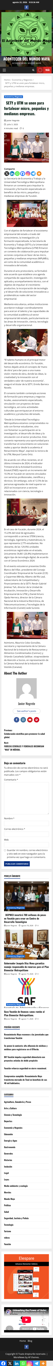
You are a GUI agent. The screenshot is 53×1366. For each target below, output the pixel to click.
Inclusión (8, 1166)
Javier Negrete (13, 120)
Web (6, 839)
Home (23, 1340)
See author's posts (26, 711)
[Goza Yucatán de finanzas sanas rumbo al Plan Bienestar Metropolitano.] (26, 993)
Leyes (6, 1179)
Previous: (24, 734)
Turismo (7, 1231)
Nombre (9, 818)
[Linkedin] (12, 173)
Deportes (8, 1121)
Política (7, 1205)
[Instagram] (28, 173)
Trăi (47, 70)
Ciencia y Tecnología (13, 1114)
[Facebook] (22, 173)
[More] (39, 173)
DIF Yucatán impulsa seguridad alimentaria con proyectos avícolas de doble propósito (24, 1058)
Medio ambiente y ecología (16, 1185)
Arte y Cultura (10, 1108)
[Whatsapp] (17, 173)
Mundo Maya (9, 1198)
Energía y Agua (10, 1140)
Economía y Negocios (13, 97)
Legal (6, 1173)
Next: (24, 746)
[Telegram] (33, 173)
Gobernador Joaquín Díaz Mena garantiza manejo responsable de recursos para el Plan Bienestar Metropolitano (26, 966)
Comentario (11, 779)
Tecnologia (8, 1224)
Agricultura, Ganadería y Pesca (17, 1101)
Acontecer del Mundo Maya (26, 59)
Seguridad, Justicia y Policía (16, 1218)
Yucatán (7, 1244)
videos (7, 1237)
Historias (8, 1160)
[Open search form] (33, 70)
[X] (6, 173)
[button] (4, 70)
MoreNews (19, 1357)
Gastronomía (9, 1147)
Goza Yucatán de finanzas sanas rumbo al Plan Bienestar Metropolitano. (24, 1013)
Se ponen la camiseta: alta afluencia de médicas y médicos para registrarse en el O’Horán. (25, 1047)
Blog (30, 1340)
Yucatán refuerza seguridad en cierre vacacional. (25, 1068)
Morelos (7, 1192)
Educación (8, 1134)
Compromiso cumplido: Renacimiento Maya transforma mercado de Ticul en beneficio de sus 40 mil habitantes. (25, 1080)
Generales (8, 1153)
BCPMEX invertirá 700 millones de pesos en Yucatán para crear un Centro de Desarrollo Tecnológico (25, 918)
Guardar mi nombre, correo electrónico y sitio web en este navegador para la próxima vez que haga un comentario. (27, 854)
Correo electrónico (14, 829)
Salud (6, 1211)
